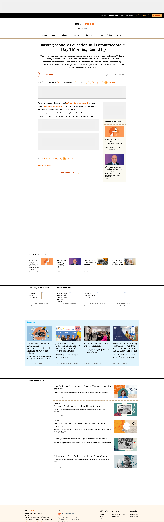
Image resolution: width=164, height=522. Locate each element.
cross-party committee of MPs (55, 107)
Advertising (113, 15)
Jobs (53, 35)
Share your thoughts (68, 172)
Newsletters (134, 516)
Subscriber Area (127, 15)
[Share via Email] (101, 82)
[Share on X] (93, 82)
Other (119, 35)
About (103, 15)
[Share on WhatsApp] (85, 82)
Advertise (115, 516)
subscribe (156, 15)
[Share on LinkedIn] (97, 82)
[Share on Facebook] (89, 82)
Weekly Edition (106, 35)
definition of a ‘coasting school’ (77, 103)
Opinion (64, 35)
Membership (134, 514)
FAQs (100, 518)
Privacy (101, 516)
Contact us (102, 514)
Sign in (145, 15)
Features (76, 35)
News (44, 35)
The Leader (89, 35)
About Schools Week (119, 514)
